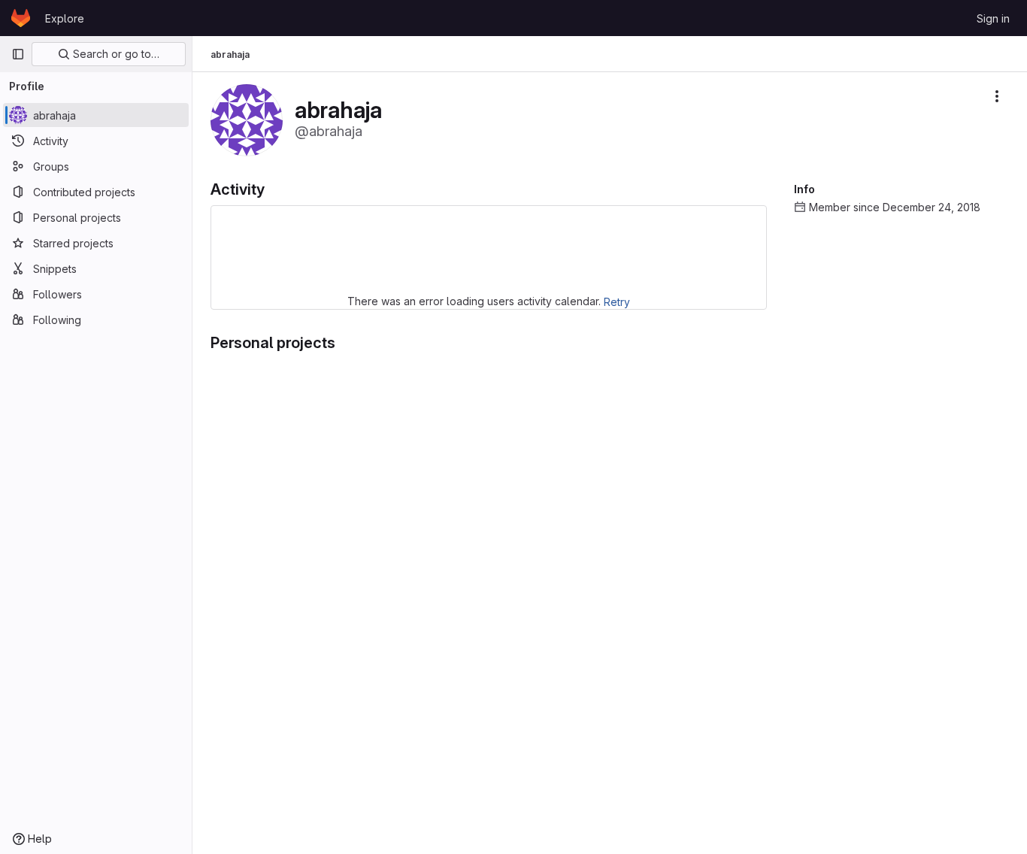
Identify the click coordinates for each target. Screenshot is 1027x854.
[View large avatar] (247, 119)
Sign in (993, 18)
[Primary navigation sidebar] (18, 54)
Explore (64, 18)
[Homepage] (20, 18)
